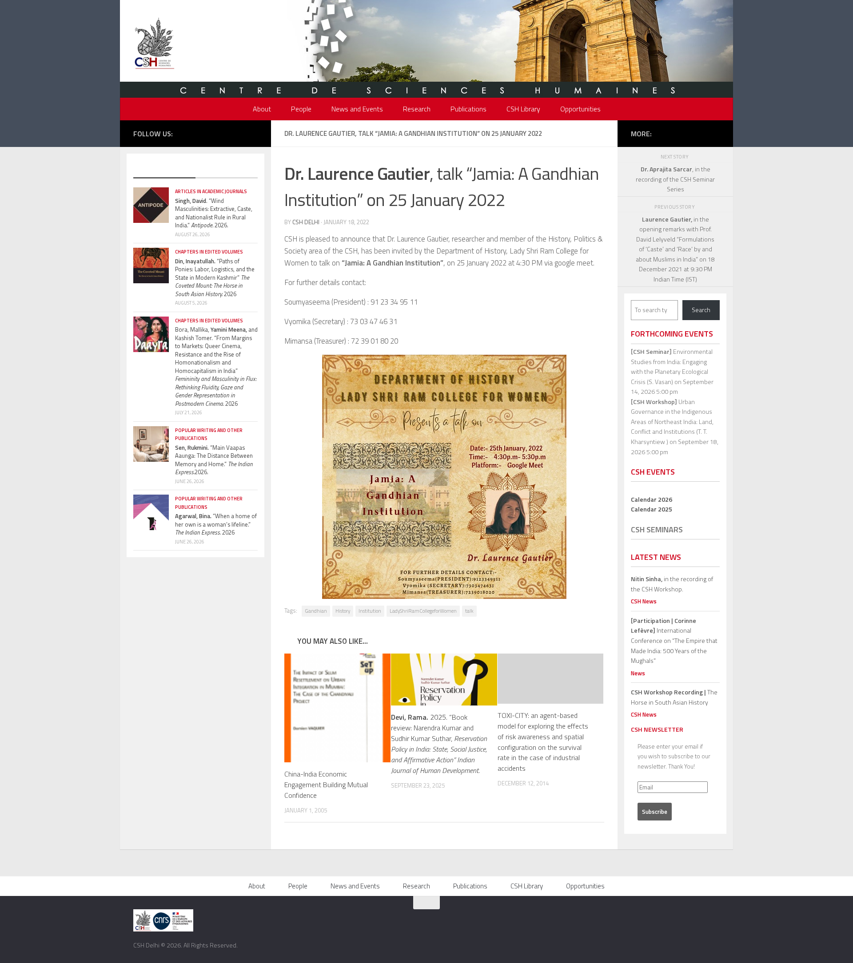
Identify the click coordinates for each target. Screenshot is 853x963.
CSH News (644, 601)
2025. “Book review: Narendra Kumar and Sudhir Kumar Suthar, (439, 744)
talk (469, 610)
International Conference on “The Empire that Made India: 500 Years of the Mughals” (674, 640)
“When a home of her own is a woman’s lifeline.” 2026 (216, 524)
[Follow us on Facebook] (199, 133)
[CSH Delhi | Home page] (154, 44)
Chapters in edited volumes (209, 251)
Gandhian (316, 610)
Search (701, 309)
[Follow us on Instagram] (226, 133)
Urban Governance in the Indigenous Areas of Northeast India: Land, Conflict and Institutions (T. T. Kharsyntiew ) (672, 421)
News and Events (357, 108)
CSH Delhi (305, 222)
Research (416, 108)
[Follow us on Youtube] (239, 133)
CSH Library (523, 108)
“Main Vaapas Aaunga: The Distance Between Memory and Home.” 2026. (214, 460)
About (262, 108)
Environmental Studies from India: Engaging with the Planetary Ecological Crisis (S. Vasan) (672, 366)
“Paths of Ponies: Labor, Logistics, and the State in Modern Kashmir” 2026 (215, 277)
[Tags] (226, 169)
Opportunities (580, 108)
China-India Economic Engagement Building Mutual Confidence (326, 785)
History (342, 610)
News (638, 673)
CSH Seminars (657, 529)
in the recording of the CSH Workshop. (672, 584)
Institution (370, 610)
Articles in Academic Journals (211, 191)
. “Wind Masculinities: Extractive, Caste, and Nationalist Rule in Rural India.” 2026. (213, 213)
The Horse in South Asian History (674, 697)
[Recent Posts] (164, 169)
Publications (468, 108)
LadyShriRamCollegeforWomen (423, 610)
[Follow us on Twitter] (213, 133)
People (301, 108)
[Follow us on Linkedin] (253, 133)
